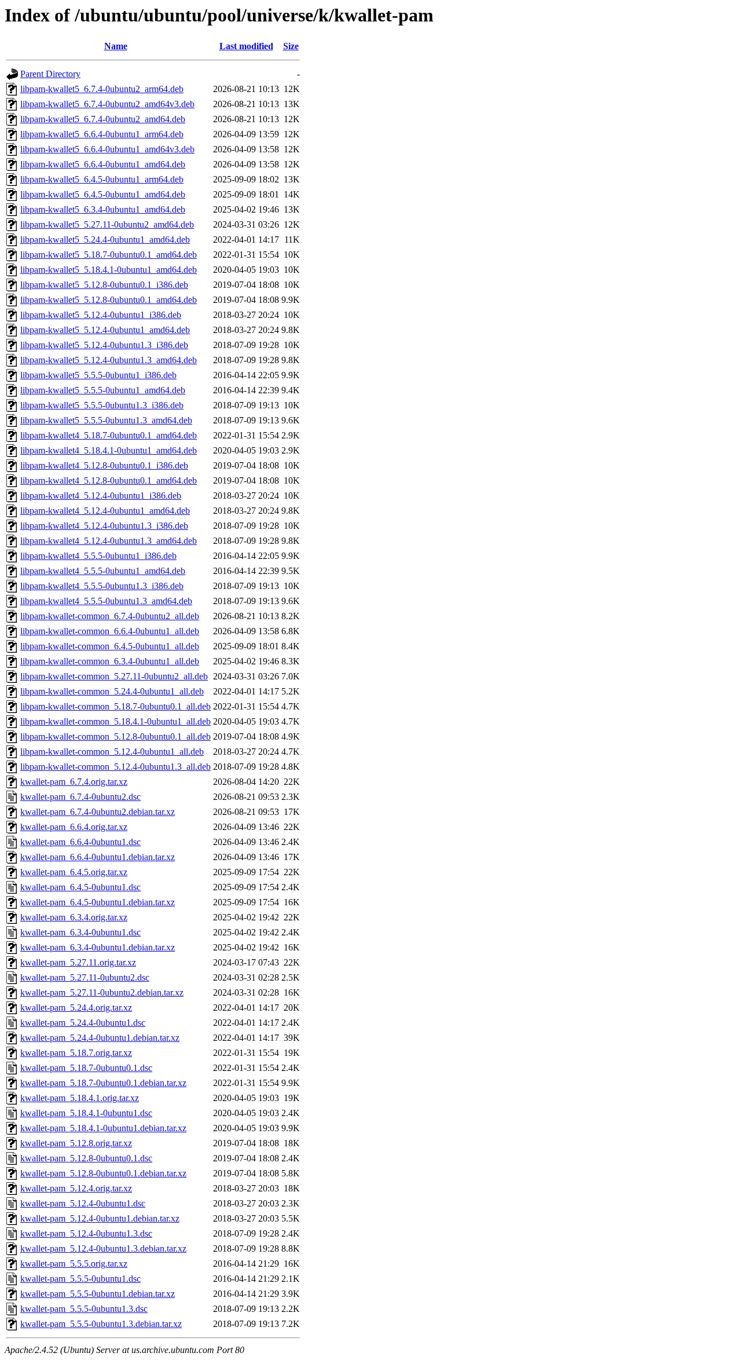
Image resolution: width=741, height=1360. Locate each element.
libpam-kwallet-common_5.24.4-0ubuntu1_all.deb (112, 691)
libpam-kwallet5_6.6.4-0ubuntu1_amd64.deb (102, 164)
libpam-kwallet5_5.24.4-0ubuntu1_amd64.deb (105, 239)
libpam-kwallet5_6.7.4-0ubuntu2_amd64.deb (102, 119)
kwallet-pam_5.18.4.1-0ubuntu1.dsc (86, 1113)
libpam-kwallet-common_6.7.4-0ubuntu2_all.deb (109, 616)
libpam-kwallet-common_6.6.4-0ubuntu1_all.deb (109, 631)
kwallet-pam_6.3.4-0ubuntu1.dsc (80, 932)
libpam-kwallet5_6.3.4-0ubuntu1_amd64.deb (102, 209)
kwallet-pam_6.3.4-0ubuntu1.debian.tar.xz (97, 947)
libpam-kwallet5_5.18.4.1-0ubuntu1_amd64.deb (108, 270)
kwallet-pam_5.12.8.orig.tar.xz (76, 1143)
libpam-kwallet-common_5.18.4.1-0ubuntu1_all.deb (115, 721)
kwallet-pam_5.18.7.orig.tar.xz (76, 1053)
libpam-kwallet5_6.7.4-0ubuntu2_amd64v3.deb (107, 104)
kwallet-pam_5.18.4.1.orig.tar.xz (79, 1098)
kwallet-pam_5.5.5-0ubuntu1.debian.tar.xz (97, 1294)
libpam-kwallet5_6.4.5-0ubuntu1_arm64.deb (102, 179)
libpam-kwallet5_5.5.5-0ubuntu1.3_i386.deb (102, 405)
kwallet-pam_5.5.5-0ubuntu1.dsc (80, 1279)
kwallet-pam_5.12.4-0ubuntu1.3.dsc (86, 1233)
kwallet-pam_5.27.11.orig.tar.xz (78, 962)
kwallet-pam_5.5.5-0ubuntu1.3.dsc (84, 1309)
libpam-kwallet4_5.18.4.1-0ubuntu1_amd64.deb (108, 450)
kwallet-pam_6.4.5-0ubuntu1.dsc (80, 887)
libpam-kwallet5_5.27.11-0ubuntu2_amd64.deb (107, 224)
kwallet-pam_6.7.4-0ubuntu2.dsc (80, 797)
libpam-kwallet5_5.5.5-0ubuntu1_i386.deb (98, 375)
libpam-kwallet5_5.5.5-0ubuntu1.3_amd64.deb (106, 420)
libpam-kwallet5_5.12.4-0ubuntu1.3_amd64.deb (108, 360)
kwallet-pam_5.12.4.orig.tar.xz (76, 1188)
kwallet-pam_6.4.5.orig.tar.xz (73, 872)
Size (291, 46)
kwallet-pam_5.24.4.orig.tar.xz (76, 1007)
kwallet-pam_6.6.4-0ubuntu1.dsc (80, 842)
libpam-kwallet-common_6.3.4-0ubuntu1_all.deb (109, 661)
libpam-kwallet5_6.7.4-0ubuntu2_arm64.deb (102, 89)
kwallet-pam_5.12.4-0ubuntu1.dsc (82, 1203)
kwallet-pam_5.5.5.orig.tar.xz (73, 1263)
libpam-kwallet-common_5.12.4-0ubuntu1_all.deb (112, 751)
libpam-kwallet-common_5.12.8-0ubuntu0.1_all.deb (115, 736)
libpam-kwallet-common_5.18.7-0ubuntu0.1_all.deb (115, 706)
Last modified (246, 46)
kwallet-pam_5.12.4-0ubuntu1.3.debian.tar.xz (103, 1248)
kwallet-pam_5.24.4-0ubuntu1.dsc (82, 1023)
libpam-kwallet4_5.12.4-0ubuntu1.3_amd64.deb (108, 541)
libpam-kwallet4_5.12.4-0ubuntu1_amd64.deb (105, 511)
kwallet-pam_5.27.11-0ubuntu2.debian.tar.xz (102, 992)
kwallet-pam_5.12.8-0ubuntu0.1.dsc (86, 1158)
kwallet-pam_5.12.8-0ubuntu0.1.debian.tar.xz (103, 1173)
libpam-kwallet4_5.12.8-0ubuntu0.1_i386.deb (104, 465)
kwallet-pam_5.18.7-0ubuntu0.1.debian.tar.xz (103, 1083)
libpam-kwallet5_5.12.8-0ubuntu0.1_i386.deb (104, 285)
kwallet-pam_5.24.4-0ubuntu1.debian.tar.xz (99, 1038)
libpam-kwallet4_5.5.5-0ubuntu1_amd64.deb (102, 571)
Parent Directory (50, 74)
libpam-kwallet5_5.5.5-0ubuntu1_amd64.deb (102, 390)
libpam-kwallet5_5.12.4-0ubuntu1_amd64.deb (105, 330)
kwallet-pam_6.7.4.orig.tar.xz (73, 782)
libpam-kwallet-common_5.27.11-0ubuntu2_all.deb (114, 676)
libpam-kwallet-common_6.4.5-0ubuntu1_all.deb (109, 646)
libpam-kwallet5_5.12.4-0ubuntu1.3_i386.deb (104, 345)
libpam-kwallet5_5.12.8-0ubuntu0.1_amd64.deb (108, 300)
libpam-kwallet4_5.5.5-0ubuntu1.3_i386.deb (102, 586)
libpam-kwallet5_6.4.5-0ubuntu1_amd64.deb (102, 194)
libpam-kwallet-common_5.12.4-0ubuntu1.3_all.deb (115, 767)
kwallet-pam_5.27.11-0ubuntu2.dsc (84, 977)
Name (115, 46)
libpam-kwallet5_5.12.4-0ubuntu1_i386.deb (100, 315)
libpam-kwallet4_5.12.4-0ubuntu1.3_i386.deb (104, 526)
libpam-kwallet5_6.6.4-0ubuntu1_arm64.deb (102, 134)
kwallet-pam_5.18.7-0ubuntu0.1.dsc (86, 1068)
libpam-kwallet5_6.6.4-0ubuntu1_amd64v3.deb (107, 149)
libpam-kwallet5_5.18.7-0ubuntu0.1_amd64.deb (108, 254)
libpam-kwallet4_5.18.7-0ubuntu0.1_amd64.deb (108, 435)
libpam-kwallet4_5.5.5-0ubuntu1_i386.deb (98, 556)
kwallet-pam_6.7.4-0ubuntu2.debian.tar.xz (97, 812)
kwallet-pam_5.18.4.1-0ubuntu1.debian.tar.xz (103, 1128)
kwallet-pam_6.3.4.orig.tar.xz (73, 917)
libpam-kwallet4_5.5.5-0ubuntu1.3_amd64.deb (106, 601)
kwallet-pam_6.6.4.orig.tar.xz (73, 827)
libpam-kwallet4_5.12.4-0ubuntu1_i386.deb (100, 495)
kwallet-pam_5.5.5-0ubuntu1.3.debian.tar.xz (101, 1324)
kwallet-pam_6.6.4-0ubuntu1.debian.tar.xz (97, 857)
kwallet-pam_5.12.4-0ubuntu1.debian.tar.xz (99, 1218)
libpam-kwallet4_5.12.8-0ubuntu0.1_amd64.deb (108, 480)
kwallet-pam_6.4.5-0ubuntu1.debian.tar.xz (97, 902)
